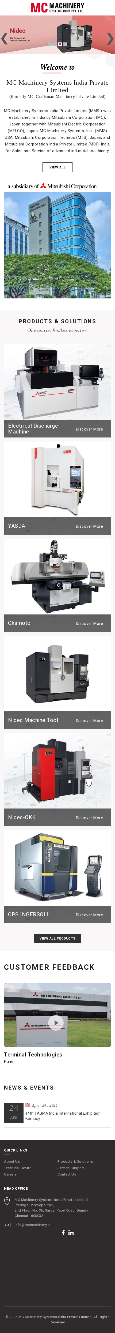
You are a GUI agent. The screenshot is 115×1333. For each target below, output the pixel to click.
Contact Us (66, 1174)
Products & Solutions (75, 1162)
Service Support (70, 1168)
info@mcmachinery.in (33, 1225)
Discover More (89, 429)
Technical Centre (17, 1168)
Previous (4, 39)
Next (110, 39)
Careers (10, 1174)
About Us (12, 1162)
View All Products (57, 938)
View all (57, 167)
